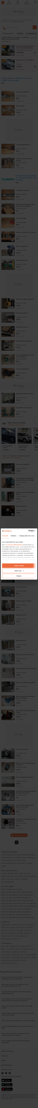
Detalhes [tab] (13, 536)
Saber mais (18, 570)
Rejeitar (19, 576)
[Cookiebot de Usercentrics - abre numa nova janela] (28, 531)
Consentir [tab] (5, 536)
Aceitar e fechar (19, 565)
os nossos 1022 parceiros (14, 544)
